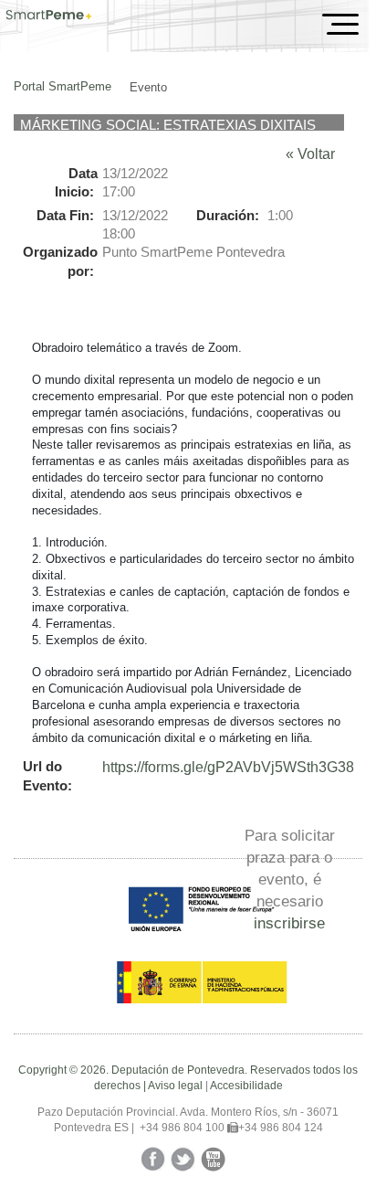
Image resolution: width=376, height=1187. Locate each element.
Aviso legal (175, 1085)
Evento (148, 87)
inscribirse (289, 923)
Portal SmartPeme (62, 86)
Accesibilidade (246, 1085)
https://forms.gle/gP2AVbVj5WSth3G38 (228, 767)
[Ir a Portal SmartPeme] (48, 16)
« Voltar (310, 154)
